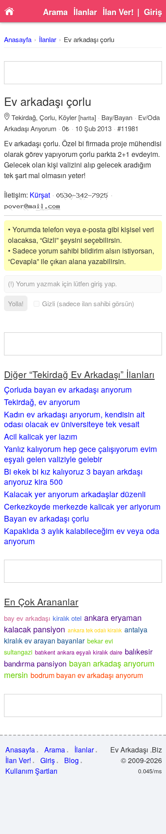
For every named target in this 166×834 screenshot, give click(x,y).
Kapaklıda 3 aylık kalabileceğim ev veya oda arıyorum (81, 535)
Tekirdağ (24, 117)
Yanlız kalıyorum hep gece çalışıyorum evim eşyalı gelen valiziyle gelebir (80, 453)
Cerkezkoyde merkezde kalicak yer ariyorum (82, 506)
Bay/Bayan (116, 117)
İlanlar (85, 12)
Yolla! (15, 303)
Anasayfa (17, 39)
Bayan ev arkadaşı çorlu (46, 518)
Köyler (67, 117)
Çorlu (47, 117)
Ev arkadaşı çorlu (89, 39)
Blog (71, 760)
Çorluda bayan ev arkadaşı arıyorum (68, 389)
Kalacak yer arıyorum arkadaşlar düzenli (75, 493)
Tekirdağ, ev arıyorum (42, 401)
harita (87, 117)
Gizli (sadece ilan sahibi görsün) (88, 303)
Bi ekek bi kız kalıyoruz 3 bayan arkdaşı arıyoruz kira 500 (73, 476)
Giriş (153, 12)
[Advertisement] (83, 73)
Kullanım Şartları (31, 771)
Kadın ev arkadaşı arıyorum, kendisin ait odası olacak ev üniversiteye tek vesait (74, 419)
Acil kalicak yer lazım (40, 436)
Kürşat (40, 195)
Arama (55, 12)
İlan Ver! (118, 12)
